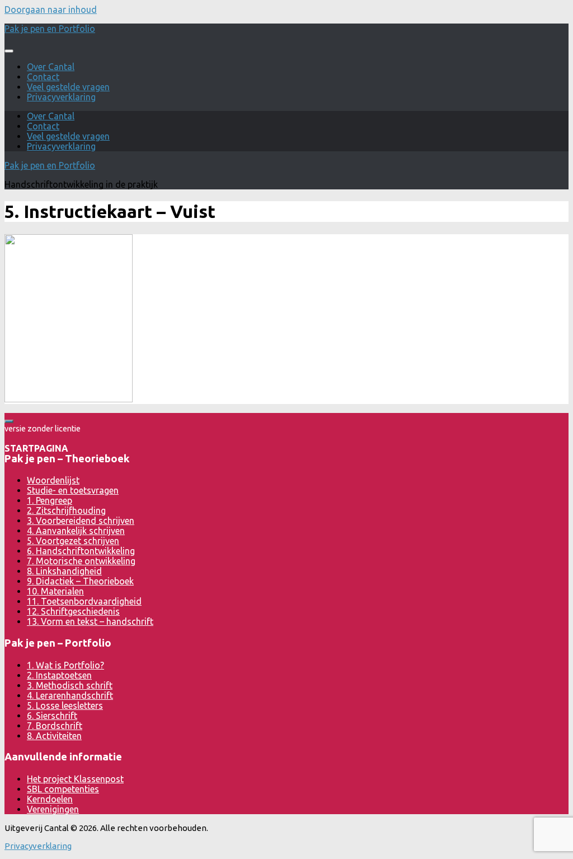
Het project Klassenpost (75, 779)
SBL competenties (63, 789)
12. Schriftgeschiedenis (73, 611)
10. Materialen (55, 591)
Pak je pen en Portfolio (49, 29)
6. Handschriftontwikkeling (81, 551)
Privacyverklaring (61, 97)
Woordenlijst (53, 480)
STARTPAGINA (36, 448)
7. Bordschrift (54, 726)
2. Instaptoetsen (59, 675)
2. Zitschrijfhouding (66, 510)
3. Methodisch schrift (69, 685)
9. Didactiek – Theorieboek (80, 581)
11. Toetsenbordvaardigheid (84, 601)
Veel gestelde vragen (68, 87)
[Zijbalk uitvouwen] (8, 421)
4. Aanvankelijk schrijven (76, 531)
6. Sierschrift (52, 716)
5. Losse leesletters (65, 705)
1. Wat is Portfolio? (65, 665)
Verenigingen (53, 809)
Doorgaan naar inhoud (50, 9)
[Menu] (8, 51)
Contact (43, 77)
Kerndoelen (50, 799)
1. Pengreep (49, 500)
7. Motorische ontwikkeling (81, 561)
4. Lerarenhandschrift (70, 695)
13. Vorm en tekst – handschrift (90, 621)
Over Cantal (50, 67)
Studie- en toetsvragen (73, 490)
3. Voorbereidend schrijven (80, 521)
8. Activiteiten (54, 736)
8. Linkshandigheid (64, 571)
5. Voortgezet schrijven (73, 541)
